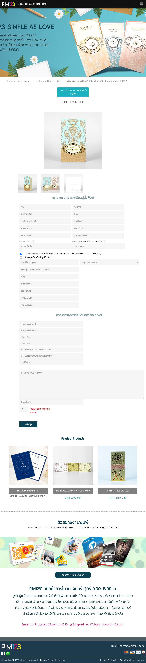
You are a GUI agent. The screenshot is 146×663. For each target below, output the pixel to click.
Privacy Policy (46, 660)
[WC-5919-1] (73, 140)
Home (9, 81)
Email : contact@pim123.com (127, 646)
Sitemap (62, 660)
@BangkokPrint (79, 624)
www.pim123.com (113, 624)
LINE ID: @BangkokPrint (32, 4)
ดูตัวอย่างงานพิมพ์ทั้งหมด (73, 575)
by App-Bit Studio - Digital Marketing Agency (122, 660)
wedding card (24, 81)
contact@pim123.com (44, 624)
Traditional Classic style (48, 81)
